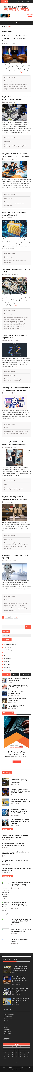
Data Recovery (8, 647)
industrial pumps (24, 544)
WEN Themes (21, 1070)
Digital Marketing (10, 431)
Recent (15, 674)
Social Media (7, 658)
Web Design (7, 667)
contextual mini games (18, 379)
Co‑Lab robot (7, 605)
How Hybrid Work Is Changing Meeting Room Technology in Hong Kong (20, 821)
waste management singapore (12, 328)
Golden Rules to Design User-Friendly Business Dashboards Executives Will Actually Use (20, 811)
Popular (6, 674)
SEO (7, 427)
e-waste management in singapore (14, 317)
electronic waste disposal (16, 321)
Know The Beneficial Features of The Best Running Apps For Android (18, 686)
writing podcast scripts (16, 88)
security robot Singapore (10, 608)
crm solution (13, 203)
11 (8, 1052)
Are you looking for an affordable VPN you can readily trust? (21, 930)
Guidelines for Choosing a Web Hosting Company (17, 699)
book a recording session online (14, 84)
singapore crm (8, 205)
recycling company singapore (17, 324)
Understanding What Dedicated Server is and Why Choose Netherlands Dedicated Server (20, 884)
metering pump (8, 546)
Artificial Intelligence (11, 375)
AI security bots (10, 603)
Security (8, 600)
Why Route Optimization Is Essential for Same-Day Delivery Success (16, 853)
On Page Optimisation (14, 433)
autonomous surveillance (20, 603)
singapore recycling (9, 326)
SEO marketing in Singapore (17, 490)
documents (23, 260)
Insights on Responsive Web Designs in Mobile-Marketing (18, 679)
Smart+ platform (11, 610)
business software (10, 202)
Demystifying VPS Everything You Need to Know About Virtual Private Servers (21, 921)
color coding (9, 260)
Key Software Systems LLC (16, 147)
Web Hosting (7, 670)
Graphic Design (8, 650)
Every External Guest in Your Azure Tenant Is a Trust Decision (20, 800)
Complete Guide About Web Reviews (19, 940)
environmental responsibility (11, 323)
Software (8, 141)
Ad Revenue (9, 379)
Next (16, 617)
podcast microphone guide (16, 86)
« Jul (16, 1062)
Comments (25, 674)
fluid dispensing (10, 543)
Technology (9, 81)
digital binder (16, 260)
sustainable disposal (20, 326)
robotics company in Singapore (20, 607)
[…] (21, 72)
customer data (20, 203)
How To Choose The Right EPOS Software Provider (17, 705)
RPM (18, 380)
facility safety (15, 605)
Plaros (15, 380)
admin (13, 43)
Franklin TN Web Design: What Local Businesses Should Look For (16, 869)
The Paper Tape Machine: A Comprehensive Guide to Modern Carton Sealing (21, 780)
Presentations (8, 262)
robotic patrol (7, 607)
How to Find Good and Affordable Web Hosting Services (18, 692)
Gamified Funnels (8, 380)
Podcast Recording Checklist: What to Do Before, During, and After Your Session (15, 38)
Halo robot (21, 605)
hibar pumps (17, 543)
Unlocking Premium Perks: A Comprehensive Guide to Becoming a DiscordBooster (19, 904)
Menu (17, 23)
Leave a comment (10, 77)
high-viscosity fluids (14, 544)
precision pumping (17, 546)
